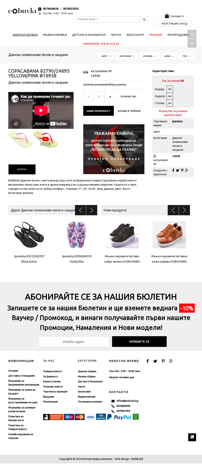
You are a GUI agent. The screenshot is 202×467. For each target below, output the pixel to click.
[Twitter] (177, 170)
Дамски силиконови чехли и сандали (38, 55)
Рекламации (50, 401)
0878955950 (71, 8)
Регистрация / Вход (174, 23)
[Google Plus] (186, 170)
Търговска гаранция (55, 391)
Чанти (81, 386)
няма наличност (98, 110)
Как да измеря (171, 80)
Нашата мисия (52, 381)
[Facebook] (173, 170)
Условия (13, 370)
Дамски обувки (87, 371)
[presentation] (22, 169)
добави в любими (129, 110)
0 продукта (176, 16)
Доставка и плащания (21, 375)
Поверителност (52, 371)
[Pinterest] (182, 170)
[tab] (22, 169)
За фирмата (50, 376)
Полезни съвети (53, 386)
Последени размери (90, 401)
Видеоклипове (86, 396)
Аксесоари (84, 391)
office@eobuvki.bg (126, 400)
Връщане (48, 396)
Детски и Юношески (90, 381)
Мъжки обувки (86, 376)
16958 (95, 76)
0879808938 (51, 8)
